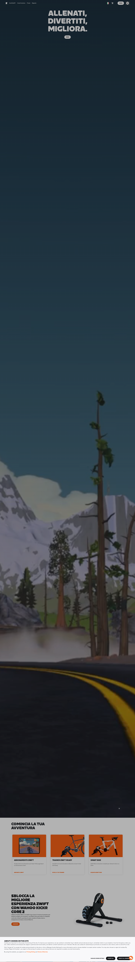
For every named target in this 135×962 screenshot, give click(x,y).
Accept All (111, 958)
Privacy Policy (31, 952)
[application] (131, 958)
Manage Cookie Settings (97, 958)
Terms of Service (43, 952)
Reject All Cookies (124, 958)
